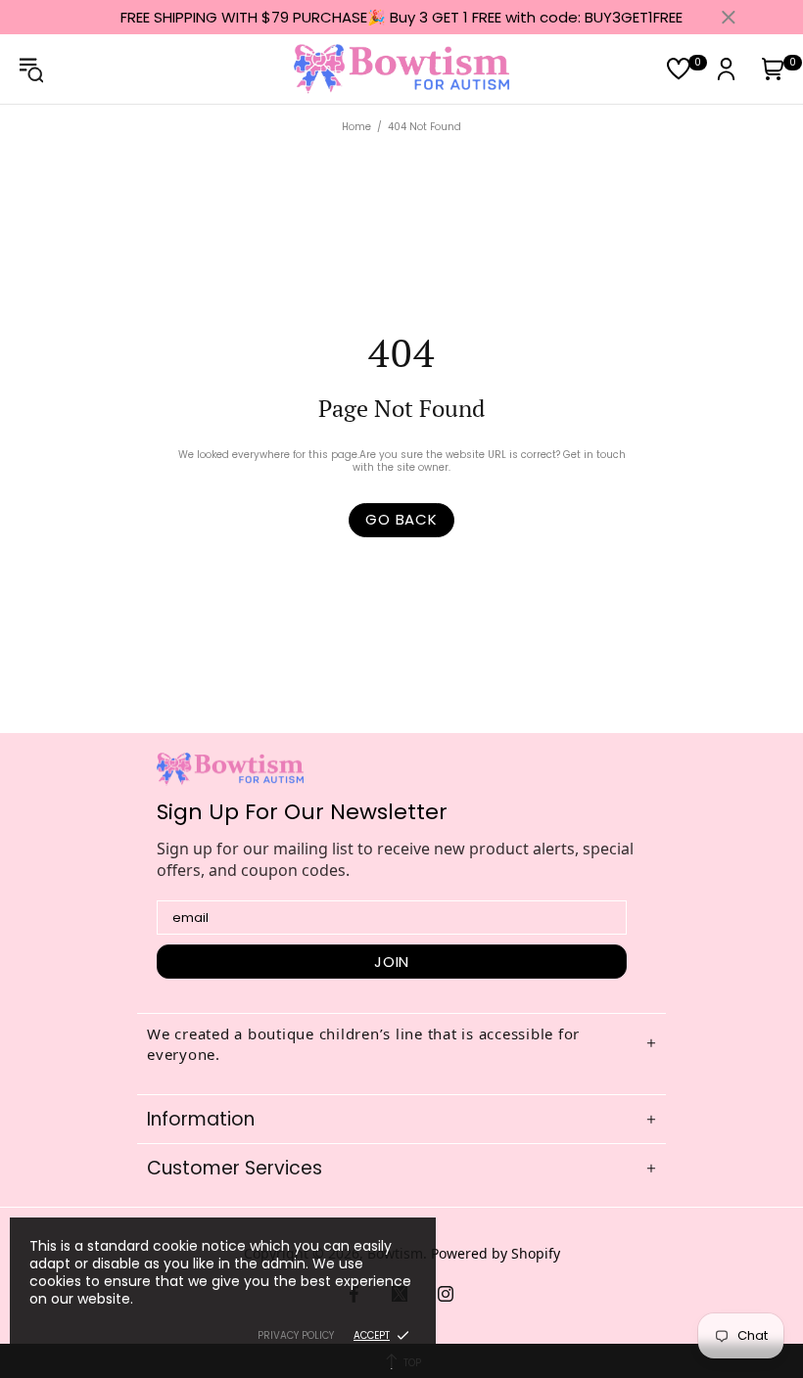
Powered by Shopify (495, 1253)
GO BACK (401, 519)
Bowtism (401, 69)
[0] (678, 69)
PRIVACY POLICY (296, 1335)
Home (356, 126)
